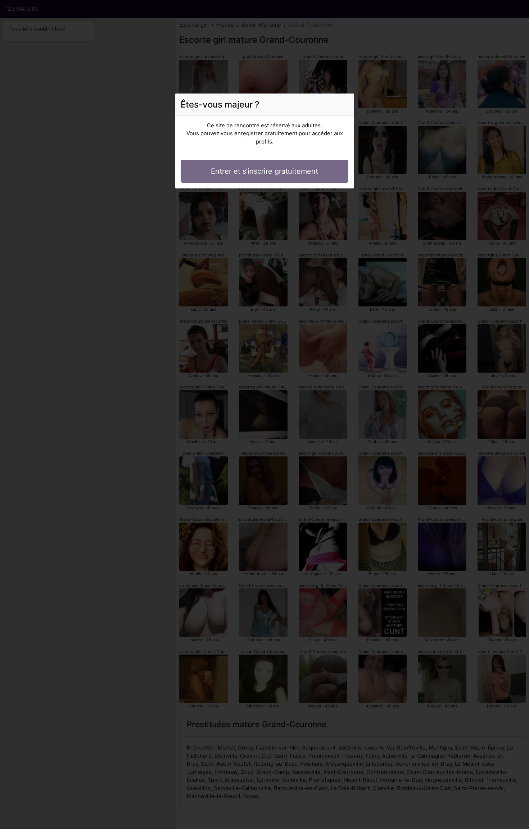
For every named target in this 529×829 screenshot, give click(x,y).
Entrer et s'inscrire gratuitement (264, 171)
